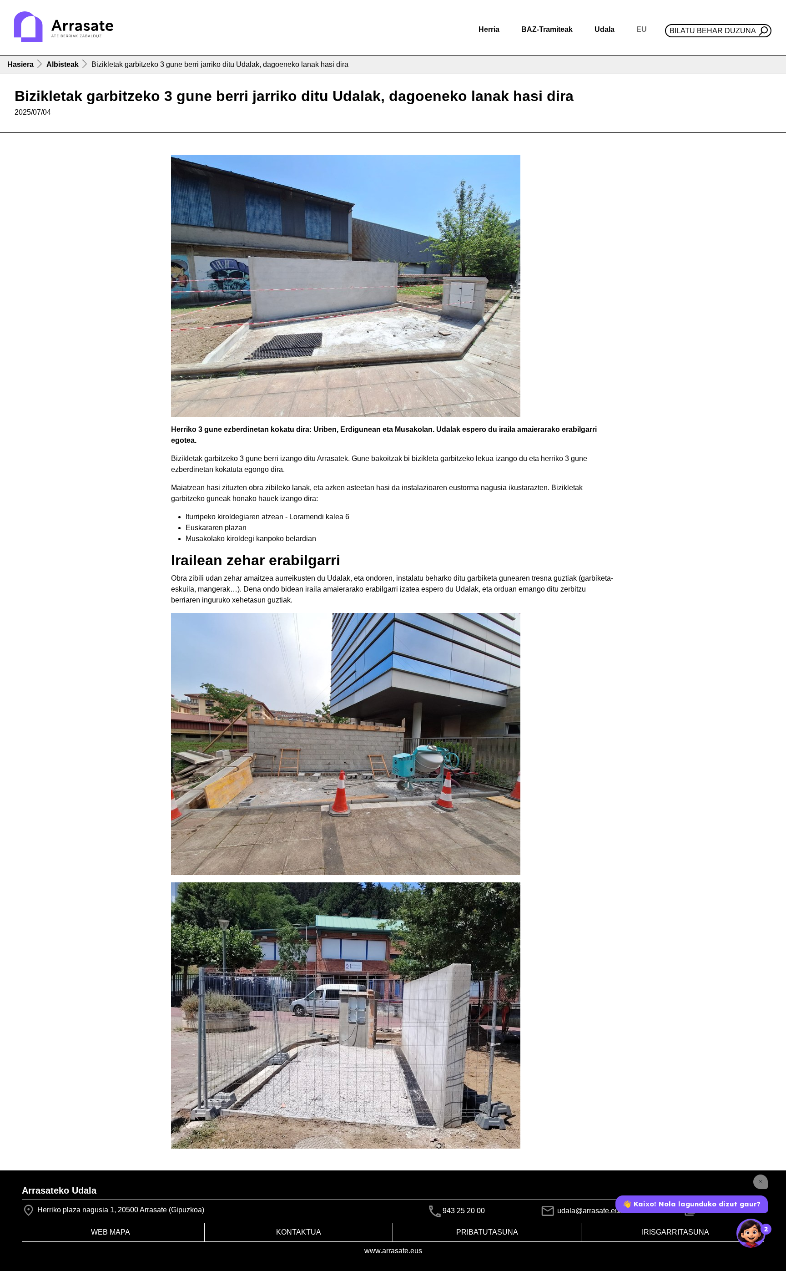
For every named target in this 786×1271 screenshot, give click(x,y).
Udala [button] (605, 29)
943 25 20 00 (464, 1211)
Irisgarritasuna (675, 1232)
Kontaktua (298, 1232)
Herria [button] (489, 29)
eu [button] (641, 29)
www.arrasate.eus (393, 1251)
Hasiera (20, 64)
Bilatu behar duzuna (713, 31)
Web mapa (110, 1232)
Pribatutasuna (487, 1232)
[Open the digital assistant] (751, 1233)
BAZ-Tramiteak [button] (547, 29)
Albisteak (62, 64)
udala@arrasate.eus (589, 1211)
